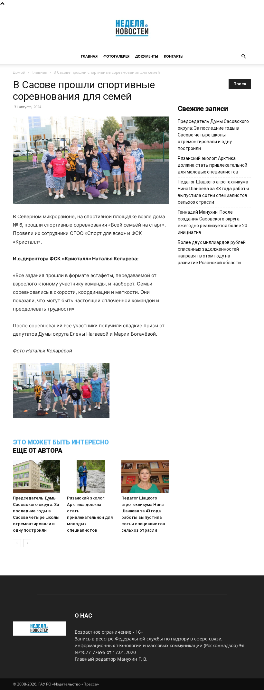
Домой (19, 72)
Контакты (174, 56)
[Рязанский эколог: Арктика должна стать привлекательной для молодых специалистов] (90, 476)
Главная (89, 56)
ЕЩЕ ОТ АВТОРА (37, 450)
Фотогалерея (116, 56)
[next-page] (27, 543)
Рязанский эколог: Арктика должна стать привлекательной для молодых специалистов (212, 165)
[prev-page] (17, 543)
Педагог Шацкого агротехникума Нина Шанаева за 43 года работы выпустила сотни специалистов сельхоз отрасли (213, 192)
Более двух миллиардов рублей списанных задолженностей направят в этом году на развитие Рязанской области (212, 252)
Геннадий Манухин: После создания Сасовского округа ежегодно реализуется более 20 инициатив (212, 222)
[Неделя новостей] (132, 28)
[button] (243, 56)
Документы (146, 56)
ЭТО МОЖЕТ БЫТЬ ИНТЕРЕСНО (61, 442)
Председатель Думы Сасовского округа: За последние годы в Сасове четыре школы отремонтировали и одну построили (213, 135)
